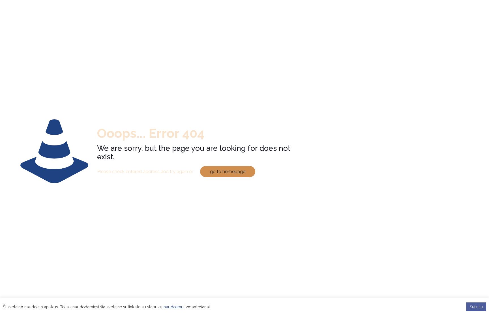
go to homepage (227, 171)
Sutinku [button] (476, 307)
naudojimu (174, 306)
